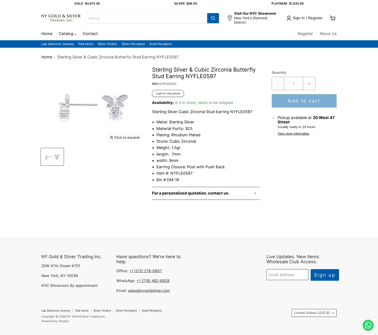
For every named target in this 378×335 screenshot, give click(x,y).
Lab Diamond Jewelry (57, 44)
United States (312, 313)
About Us (328, 33)
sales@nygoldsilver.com (149, 290)
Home (46, 33)
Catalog (66, 33)
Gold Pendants (160, 44)
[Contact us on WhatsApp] (368, 325)
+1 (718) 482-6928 (152, 281)
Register (305, 33)
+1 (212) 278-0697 (145, 271)
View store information (293, 133)
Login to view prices (168, 93)
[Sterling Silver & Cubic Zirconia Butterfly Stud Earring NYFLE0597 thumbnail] (52, 156)
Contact (90, 33)
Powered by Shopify (55, 321)
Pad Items (85, 44)
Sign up (325, 275)
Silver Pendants (133, 44)
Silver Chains (107, 44)
